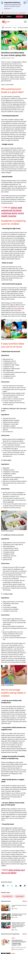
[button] (25, 16)
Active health (19, 896)
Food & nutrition (7, 896)
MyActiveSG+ (19, 16)
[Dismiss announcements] (25, 3)
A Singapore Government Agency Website (11, 12)
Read (14, 27)
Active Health (8, 27)
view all (24, 934)
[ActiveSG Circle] (5, 21)
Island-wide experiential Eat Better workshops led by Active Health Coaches (12, 211)
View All (24, 901)
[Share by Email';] (20, 886)
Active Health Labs (18, 308)
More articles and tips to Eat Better (13, 871)
